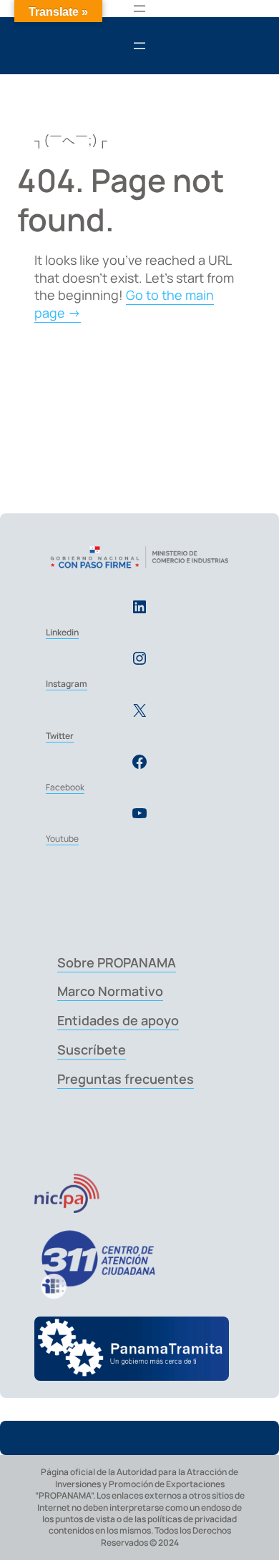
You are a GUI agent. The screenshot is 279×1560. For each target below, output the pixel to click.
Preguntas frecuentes (125, 1079)
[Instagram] (139, 658)
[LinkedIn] (139, 606)
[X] (139, 710)
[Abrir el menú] (139, 8)
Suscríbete (91, 1049)
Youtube (62, 838)
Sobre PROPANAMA (116, 962)
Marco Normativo (110, 991)
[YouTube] (139, 813)
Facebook (65, 787)
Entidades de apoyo (118, 1020)
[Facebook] (139, 761)
